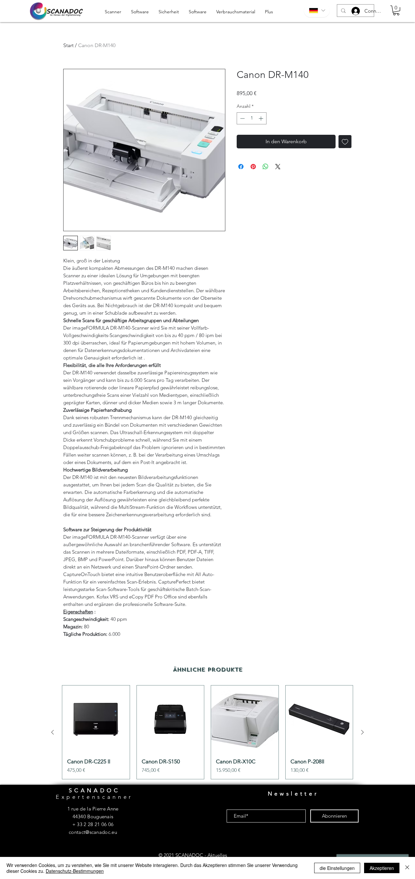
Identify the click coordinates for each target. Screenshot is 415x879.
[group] (207, 732)
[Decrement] (242, 118)
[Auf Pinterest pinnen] (253, 166)
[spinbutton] (251, 118)
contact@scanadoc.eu (93, 832)
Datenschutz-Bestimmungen (75, 871)
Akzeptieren (382, 868)
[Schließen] (407, 868)
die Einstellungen (337, 868)
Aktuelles (217, 855)
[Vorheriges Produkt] (52, 732)
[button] (396, 10)
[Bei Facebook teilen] (241, 166)
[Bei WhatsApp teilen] (265, 166)
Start (68, 45)
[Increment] (261, 118)
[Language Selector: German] (317, 10)
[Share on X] (278, 166)
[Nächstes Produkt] (362, 732)
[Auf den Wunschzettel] (345, 141)
